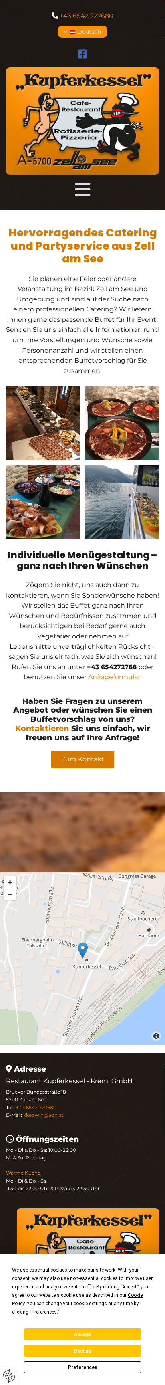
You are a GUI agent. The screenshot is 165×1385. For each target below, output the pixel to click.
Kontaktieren (42, 728)
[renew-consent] (9, 1376)
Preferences (82, 1367)
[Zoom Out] (10, 894)
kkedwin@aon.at (43, 1115)
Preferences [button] (44, 1312)
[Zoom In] (10, 882)
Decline (82, 1351)
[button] (82, 189)
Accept (82, 1334)
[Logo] (82, 121)
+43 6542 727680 (86, 16)
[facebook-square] (83, 55)
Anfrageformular (114, 677)
